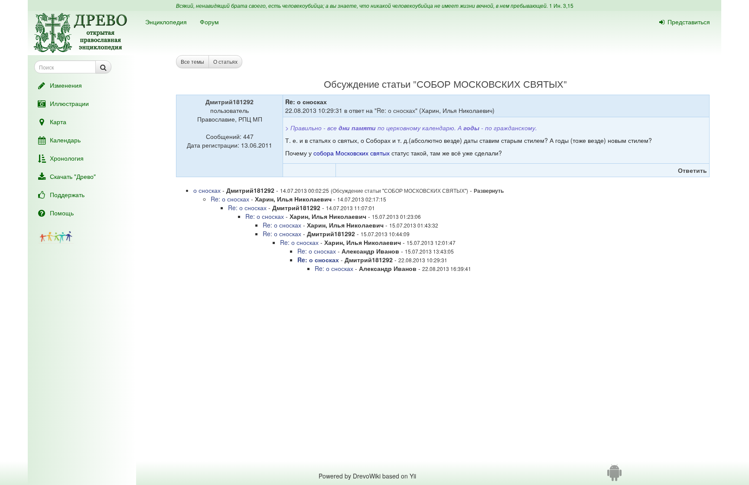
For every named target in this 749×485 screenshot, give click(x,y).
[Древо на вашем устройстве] (614, 476)
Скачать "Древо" (73, 176)
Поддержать (67, 194)
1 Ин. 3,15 (561, 5)
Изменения (66, 85)
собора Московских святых (351, 152)
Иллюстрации (69, 103)
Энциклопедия (166, 21)
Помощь (62, 212)
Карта (58, 121)
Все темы (192, 61)
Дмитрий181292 (229, 101)
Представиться (689, 21)
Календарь (65, 139)
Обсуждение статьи (367, 83)
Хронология (67, 158)
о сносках (207, 190)
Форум (209, 21)
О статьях (225, 61)
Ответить (692, 170)
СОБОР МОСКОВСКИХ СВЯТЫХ (490, 83)
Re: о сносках (396, 110)
